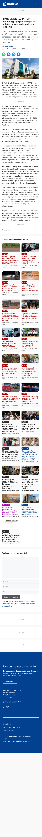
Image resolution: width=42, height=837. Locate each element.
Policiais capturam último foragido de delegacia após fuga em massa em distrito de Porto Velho (10, 260)
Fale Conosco (10, 681)
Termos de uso (8, 731)
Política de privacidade (11, 727)
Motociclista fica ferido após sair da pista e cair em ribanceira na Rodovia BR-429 (30, 398)
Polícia (5, 254)
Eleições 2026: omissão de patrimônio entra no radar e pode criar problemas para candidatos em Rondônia (30, 483)
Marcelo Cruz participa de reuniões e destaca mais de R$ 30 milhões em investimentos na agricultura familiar (10, 454)
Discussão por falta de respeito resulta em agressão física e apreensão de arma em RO (30, 288)
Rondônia (6, 505)
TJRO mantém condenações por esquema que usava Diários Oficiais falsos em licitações (29, 511)
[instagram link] (7, 707)
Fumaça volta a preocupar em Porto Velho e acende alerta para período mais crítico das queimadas (10, 511)
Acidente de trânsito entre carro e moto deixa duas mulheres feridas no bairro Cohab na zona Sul (11, 399)
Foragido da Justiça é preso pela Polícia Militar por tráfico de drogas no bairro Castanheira (29, 371)
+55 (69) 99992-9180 (13, 702)
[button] (31, 4)
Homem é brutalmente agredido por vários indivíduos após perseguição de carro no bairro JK (30, 260)
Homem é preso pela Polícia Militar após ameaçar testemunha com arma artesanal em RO (10, 371)
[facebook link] (11, 707)
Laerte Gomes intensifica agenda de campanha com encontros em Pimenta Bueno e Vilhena (10, 428)
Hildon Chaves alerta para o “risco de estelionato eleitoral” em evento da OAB (30, 427)
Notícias (25, 448)
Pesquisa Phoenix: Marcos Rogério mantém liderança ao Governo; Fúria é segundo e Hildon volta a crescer (11, 537)
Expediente (7, 724)
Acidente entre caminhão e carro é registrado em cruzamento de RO (9, 344)
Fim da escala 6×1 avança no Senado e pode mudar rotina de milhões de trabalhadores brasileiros (10, 483)
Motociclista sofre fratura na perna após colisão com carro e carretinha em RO (10, 287)
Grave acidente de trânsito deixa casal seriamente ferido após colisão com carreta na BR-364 (10, 316)
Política (5, 422)
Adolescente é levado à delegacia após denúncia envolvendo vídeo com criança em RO (30, 316)
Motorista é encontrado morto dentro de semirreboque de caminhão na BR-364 (30, 344)
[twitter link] (4, 707)
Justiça (7, 230)
